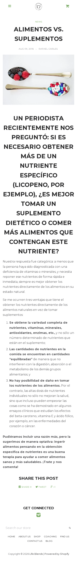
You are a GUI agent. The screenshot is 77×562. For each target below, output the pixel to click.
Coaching (50, 536)
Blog (49, 541)
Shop (37, 536)
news (38, 21)
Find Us (64, 536)
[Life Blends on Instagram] (38, 515)
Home (11, 536)
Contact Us (34, 541)
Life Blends (36, 554)
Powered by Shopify (56, 554)
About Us (24, 536)
